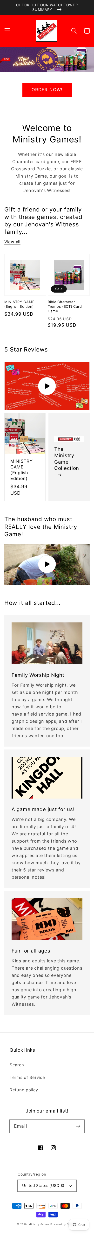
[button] (7, 31)
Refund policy (24, 1090)
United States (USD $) (43, 1185)
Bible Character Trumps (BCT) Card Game (65, 306)
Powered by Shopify (63, 1224)
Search (17, 1064)
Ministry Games (39, 1224)
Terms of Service (27, 1077)
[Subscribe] (78, 1126)
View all (12, 241)
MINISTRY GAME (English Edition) (19, 304)
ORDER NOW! (47, 89)
